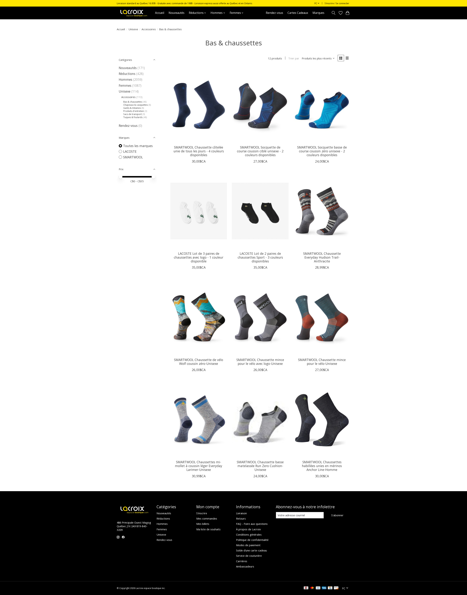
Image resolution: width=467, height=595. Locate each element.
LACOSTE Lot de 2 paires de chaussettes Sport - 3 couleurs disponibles (260, 257)
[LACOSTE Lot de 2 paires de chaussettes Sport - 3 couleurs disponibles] (260, 211)
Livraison (241, 513)
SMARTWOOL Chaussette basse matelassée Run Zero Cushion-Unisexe (260, 466)
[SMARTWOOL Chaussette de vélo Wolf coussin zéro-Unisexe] (198, 317)
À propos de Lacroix (248, 529)
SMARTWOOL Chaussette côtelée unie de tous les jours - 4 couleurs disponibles (198, 151)
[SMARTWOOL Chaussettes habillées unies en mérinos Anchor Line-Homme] (322, 419)
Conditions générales (249, 534)
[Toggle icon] (333, 13)
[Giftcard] (306, 588)
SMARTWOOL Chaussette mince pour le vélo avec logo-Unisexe (260, 362)
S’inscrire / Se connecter (337, 3)
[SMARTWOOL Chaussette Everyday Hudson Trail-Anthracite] (322, 211)
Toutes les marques (138, 146)
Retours (241, 518)
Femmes (125, 85)
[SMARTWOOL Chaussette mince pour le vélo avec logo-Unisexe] (260, 317)
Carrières (241, 561)
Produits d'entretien (133, 111)
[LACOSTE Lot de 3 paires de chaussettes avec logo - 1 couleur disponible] (198, 211)
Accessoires (149, 29)
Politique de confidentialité (252, 540)
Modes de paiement (248, 545)
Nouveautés (176, 13)
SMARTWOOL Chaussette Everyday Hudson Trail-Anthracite (322, 257)
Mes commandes (206, 518)
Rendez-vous (274, 13)
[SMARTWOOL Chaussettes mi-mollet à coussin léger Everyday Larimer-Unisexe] (198, 419)
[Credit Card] (330, 588)
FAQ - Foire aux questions (252, 524)
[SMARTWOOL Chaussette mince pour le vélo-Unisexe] (322, 317)
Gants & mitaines (132, 108)
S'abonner (337, 515)
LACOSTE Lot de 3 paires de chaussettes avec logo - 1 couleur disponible (198, 257)
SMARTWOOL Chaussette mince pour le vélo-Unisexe (322, 362)
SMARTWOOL (133, 157)
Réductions (127, 73)
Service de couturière (249, 555)
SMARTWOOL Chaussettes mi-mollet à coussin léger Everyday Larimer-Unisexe (198, 466)
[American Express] (324, 588)
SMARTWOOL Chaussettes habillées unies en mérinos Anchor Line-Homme (322, 466)
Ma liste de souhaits (208, 529)
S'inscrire (201, 513)
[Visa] (318, 588)
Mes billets (202, 524)
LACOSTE (130, 151)
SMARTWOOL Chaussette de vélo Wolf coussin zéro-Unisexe (198, 362)
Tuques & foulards (132, 117)
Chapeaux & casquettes (135, 104)
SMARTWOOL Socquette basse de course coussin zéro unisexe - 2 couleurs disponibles (322, 151)
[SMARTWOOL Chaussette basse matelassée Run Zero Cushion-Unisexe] (260, 419)
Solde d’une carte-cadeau (251, 550)
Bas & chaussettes (132, 101)
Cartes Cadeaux (297, 13)
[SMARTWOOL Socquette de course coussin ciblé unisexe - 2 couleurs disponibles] (260, 105)
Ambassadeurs (245, 566)
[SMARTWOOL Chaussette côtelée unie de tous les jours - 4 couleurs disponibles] (198, 105)
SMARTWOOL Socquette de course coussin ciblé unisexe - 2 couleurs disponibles (260, 151)
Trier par (293, 58)
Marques (318, 13)
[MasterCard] (312, 588)
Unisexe (133, 29)
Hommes (125, 79)
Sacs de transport (132, 114)
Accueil (159, 13)
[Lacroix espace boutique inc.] (133, 13)
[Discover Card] (336, 588)
